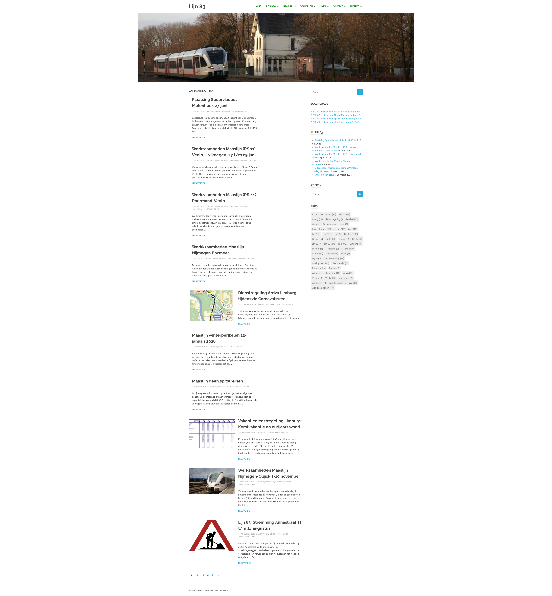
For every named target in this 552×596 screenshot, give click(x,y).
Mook (345, 253)
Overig (227, 111)
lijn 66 (344, 238)
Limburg (355, 243)
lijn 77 (357, 238)
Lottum (317, 248)
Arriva (210, 111)
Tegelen (334, 268)
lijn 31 (353, 233)
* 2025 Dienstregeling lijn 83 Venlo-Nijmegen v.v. (336, 118)
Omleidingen (287, 304)
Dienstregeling (221, 160)
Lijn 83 (197, 6)
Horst (343, 224)
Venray (317, 277)
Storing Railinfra (284, 481)
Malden (317, 253)
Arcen (317, 214)
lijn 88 (342, 243)
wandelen (319, 282)
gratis (331, 224)
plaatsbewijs (340, 263)
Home (258, 6)
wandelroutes (337, 282)
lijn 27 (327, 233)
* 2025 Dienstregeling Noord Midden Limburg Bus (336, 114)
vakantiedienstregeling (326, 272)
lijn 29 (340, 233)
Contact (338, 6)
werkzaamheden (323, 287)
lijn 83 (329, 243)
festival (352, 219)
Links (323, 6)
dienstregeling (334, 219)
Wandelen (306, 6)
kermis (339, 228)
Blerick (344, 214)
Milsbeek (332, 253)
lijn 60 (317, 238)
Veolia (330, 277)
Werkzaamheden (240, 111)
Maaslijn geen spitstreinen (217, 381)
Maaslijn (288, 6)
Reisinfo (271, 6)
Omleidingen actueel (325, 174)
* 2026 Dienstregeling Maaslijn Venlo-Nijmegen (335, 111)
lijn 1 (352, 228)
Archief (354, 6)
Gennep (318, 224)
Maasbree (332, 248)
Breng (317, 219)
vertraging (346, 277)
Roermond (319, 268)
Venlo (348, 272)
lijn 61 (330, 238)
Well (353, 282)
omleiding (336, 258)
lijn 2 (316, 233)
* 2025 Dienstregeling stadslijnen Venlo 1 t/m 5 (335, 121)
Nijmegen (319, 258)
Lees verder (198, 137)
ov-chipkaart (320, 263)
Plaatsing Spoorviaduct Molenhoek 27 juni (336, 140)
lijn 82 (317, 243)
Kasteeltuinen (321, 228)
